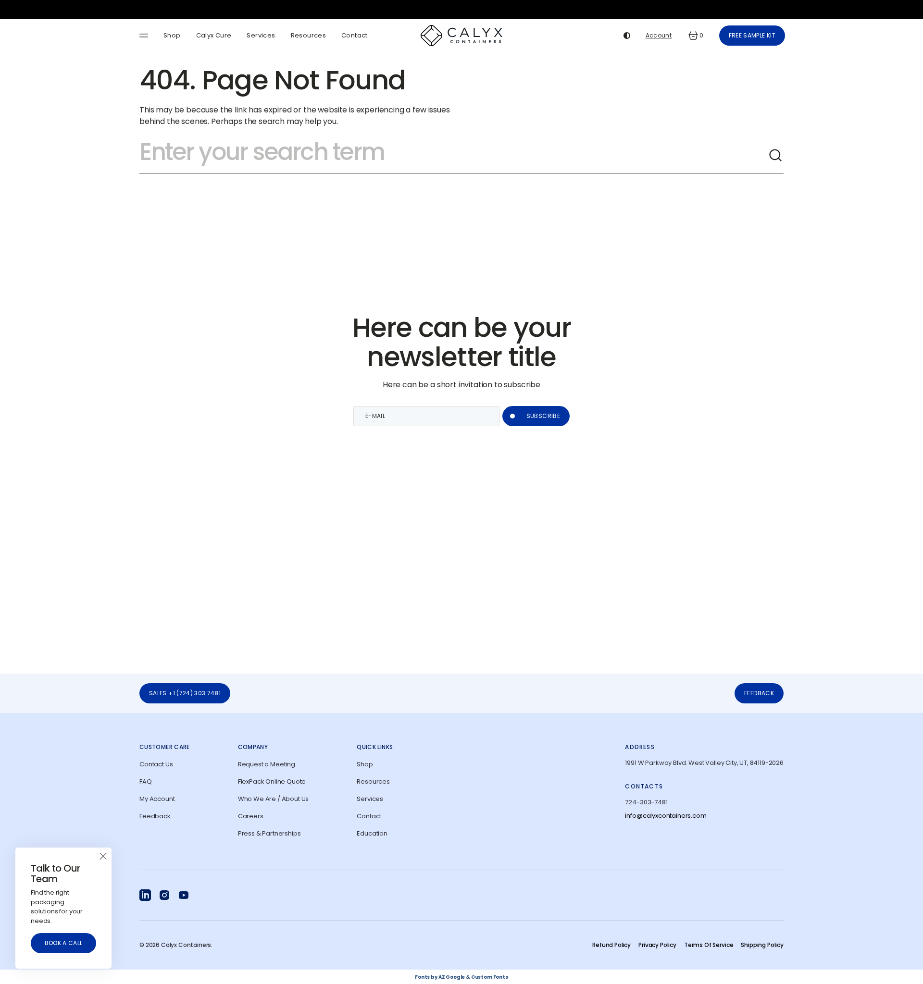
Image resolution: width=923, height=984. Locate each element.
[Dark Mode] (627, 35)
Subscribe (543, 416)
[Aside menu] (145, 35)
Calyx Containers (186, 945)
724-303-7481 (646, 802)
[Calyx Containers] (461, 35)
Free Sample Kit (752, 35)
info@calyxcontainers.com (665, 815)
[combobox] (453, 155)
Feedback (759, 693)
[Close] (103, 856)
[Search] (776, 155)
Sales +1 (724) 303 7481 (185, 693)
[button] (695, 35)
